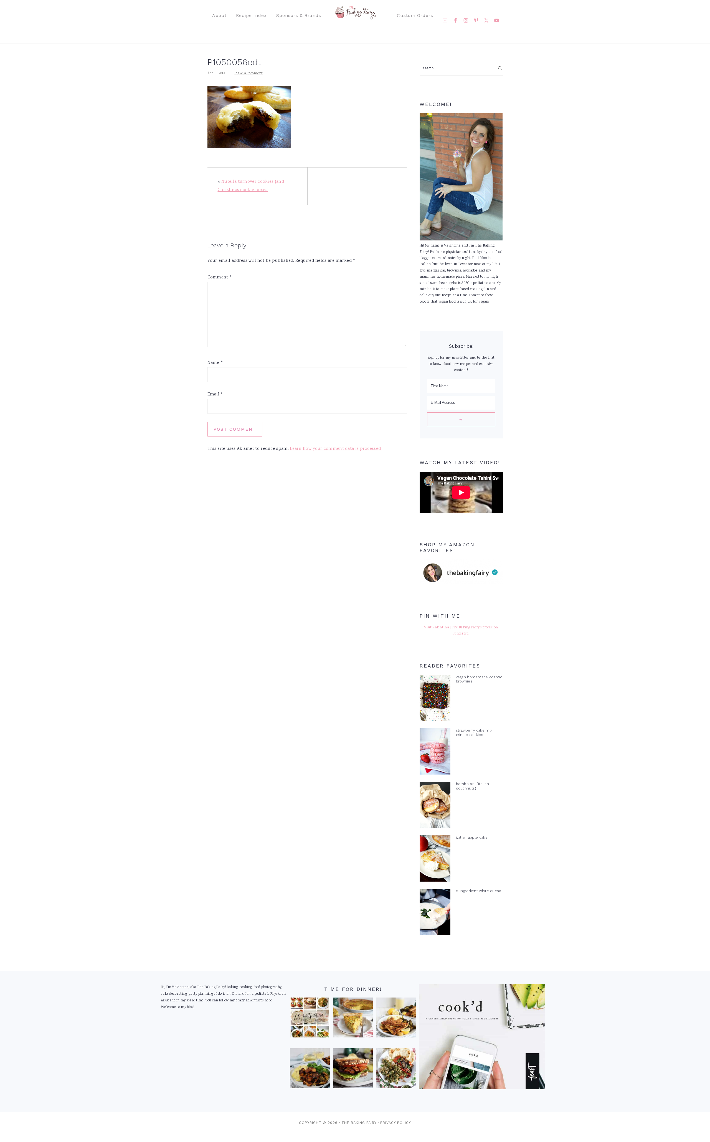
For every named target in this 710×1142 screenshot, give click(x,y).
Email (215, 394)
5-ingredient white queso (478, 891)
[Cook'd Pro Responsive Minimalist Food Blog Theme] (482, 1088)
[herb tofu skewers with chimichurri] (396, 1069)
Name (215, 363)
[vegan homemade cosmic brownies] (435, 699)
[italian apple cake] (435, 859)
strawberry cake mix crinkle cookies (474, 732)
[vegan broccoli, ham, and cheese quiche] (353, 1019)
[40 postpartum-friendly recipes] (310, 1019)
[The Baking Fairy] (355, 16)
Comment (219, 277)
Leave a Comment (248, 73)
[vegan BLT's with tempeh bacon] (353, 1069)
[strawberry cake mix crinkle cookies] (435, 752)
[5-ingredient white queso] (435, 913)
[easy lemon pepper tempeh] (396, 1019)
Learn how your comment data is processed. (336, 449)
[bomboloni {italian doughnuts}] (435, 806)
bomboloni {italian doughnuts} (472, 786)
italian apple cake (472, 837)
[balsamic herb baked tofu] (310, 1069)
